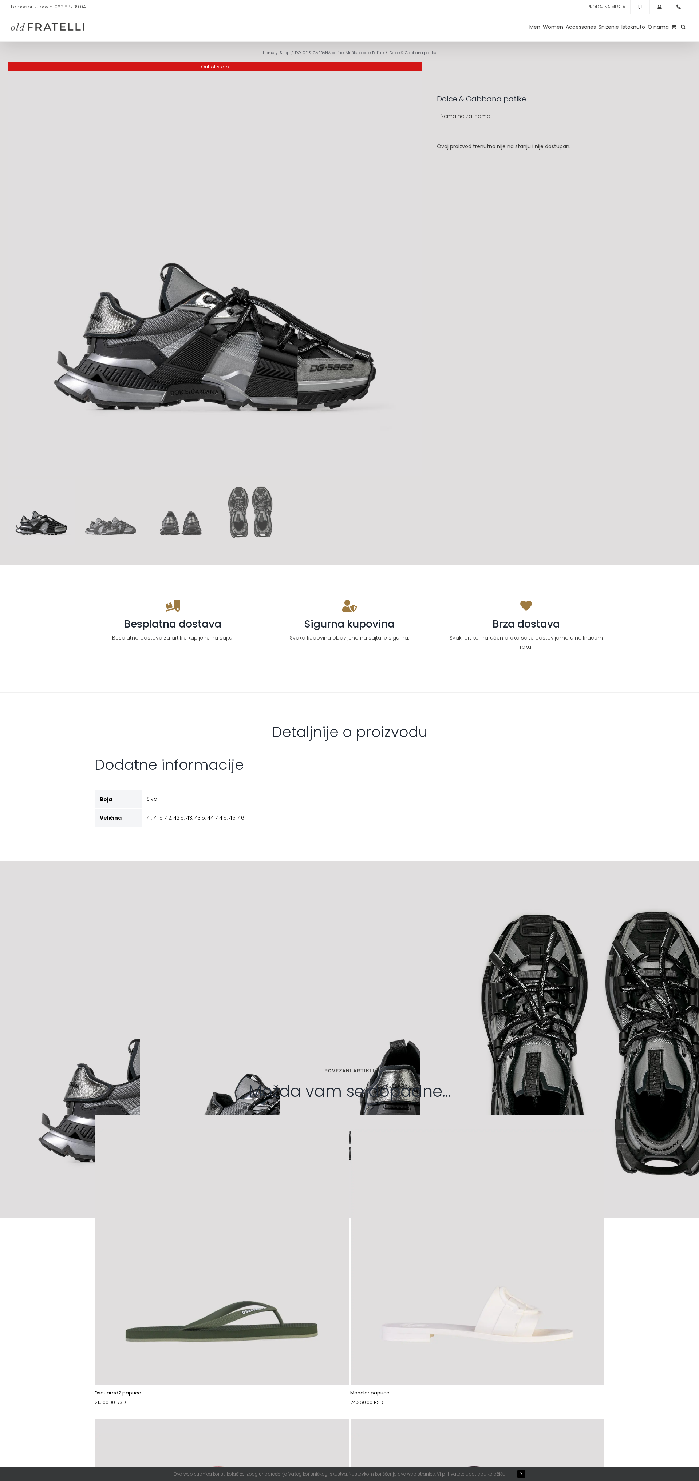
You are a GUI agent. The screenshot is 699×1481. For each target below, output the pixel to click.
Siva (152, 799)
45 (232, 817)
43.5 (199, 817)
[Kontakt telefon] (678, 7)
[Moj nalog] (659, 7)
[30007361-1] (478, 1436)
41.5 (158, 817)
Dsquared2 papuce (118, 1392)
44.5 (221, 817)
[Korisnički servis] (640, 7)
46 (241, 817)
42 (168, 817)
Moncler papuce (370, 1392)
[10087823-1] (222, 1131)
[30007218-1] (222, 1436)
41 (149, 817)
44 (210, 817)
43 (189, 817)
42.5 (178, 817)
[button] (683, 27)
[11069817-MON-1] (478, 1131)
